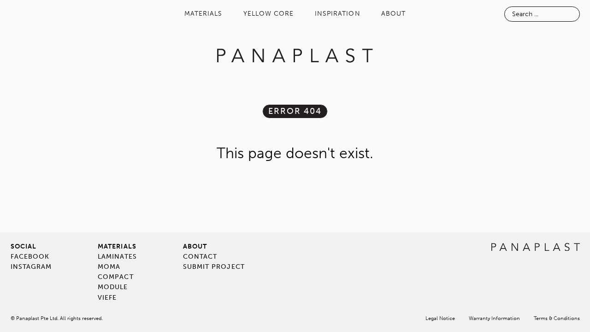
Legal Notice (440, 318)
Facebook (30, 257)
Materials (203, 14)
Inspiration (337, 14)
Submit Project (214, 267)
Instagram (31, 267)
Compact (116, 277)
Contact (200, 257)
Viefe (107, 298)
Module (113, 287)
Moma (109, 267)
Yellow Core (268, 14)
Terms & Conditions (557, 318)
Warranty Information (494, 318)
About (393, 14)
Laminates (117, 257)
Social (23, 246)
